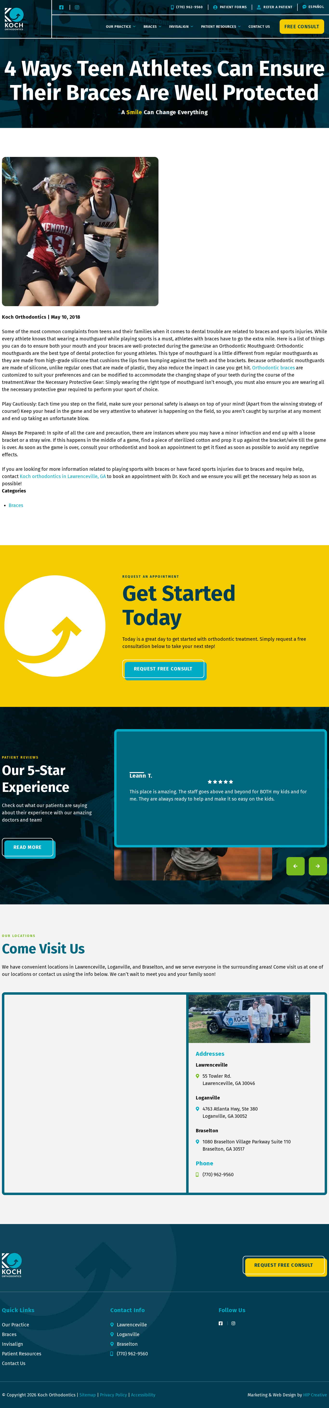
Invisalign (179, 26)
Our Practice (118, 26)
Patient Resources (218, 26)
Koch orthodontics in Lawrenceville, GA (63, 476)
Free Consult (301, 26)
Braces (150, 26)
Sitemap (87, 1395)
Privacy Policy (113, 1395)
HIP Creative (315, 1395)
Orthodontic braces (273, 368)
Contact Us (259, 26)
